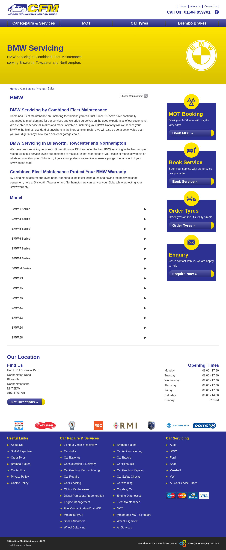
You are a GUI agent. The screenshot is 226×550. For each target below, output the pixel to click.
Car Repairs (71, 476)
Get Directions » (24, 402)
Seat (173, 464)
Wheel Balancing (74, 527)
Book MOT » (182, 133)
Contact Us (210, 6)
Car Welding (125, 483)
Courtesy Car (125, 489)
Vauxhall (175, 470)
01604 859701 (188, 12)
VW (172, 476)
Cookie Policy (19, 483)
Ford (173, 457)
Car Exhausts (125, 464)
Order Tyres (18, 457)
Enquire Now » (184, 274)
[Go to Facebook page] (217, 12)
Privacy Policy (20, 476)
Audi (173, 445)
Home (183, 6)
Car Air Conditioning (129, 451)
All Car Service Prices (183, 483)
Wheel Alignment (127, 521)
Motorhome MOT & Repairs (134, 514)
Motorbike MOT (73, 514)
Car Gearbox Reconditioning (82, 470)
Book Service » (185, 181)
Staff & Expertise (21, 451)
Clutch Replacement (77, 489)
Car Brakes (124, 457)
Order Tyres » (183, 225)
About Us (195, 6)
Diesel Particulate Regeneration (84, 495)
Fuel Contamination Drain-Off (82, 508)
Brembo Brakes (192, 23)
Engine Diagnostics (129, 495)
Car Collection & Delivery (80, 464)
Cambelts (70, 451)
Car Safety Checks (128, 476)
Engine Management (77, 502)
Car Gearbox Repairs (130, 470)
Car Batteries (72, 457)
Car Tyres (139, 23)
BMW (173, 451)
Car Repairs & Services (33, 23)
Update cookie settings (20, 545)
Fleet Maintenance (128, 502)
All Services (124, 527)
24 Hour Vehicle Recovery (80, 445)
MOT (86, 23)
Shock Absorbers (74, 521)
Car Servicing (72, 483)
